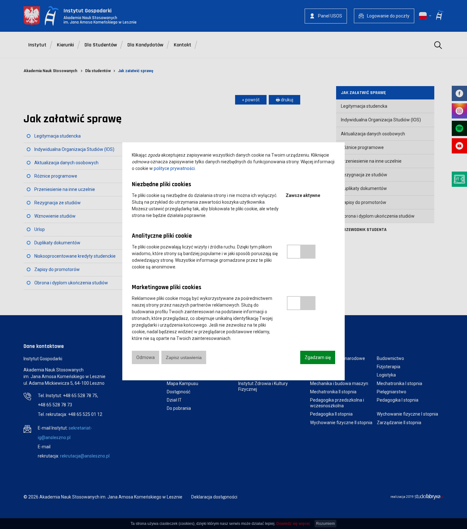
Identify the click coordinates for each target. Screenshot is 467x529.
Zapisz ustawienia (184, 357)
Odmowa (145, 357)
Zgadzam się (318, 357)
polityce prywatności (174, 168)
